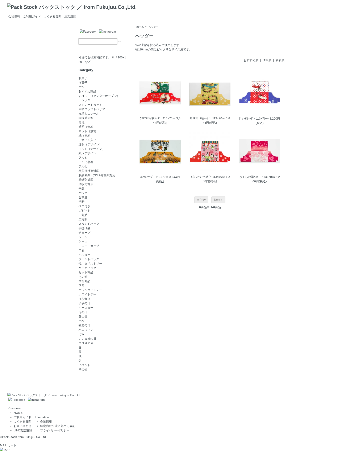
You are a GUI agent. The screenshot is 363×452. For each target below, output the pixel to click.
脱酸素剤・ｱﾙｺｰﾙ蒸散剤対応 (97, 175)
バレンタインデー (90, 290)
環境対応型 (86, 118)
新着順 (280, 60)
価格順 (267, 60)
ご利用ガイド (32, 16)
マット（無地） (89, 131)
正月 (81, 285)
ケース (83, 241)
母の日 (83, 312)
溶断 (81, 201)
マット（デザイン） (92, 148)
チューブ (84, 232)
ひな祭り (84, 298)
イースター (86, 307)
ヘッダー (153, 26)
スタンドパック (89, 223)
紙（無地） (86, 135)
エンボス (84, 100)
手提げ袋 (84, 228)
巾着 (81, 250)
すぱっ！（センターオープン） (99, 96)
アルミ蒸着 (86, 162)
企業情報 (46, 421)
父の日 (83, 316)
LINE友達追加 (23, 430)
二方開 (83, 219)
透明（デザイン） (90, 144)
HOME (18, 412)
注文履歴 (70, 16)
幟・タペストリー (90, 263)
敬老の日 (84, 325)
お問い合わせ (22, 426)
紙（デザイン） (89, 153)
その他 (83, 276)
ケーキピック (87, 268)
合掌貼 (83, 197)
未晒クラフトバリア (92, 109)
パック (83, 193)
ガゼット (84, 210)
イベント (84, 365)
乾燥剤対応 (86, 179)
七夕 (81, 321)
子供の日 (84, 303)
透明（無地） (87, 126)
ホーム (140, 26)
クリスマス (86, 343)
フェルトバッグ (89, 259)
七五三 (83, 334)
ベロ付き (84, 206)
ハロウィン (86, 329)
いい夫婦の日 (87, 338)
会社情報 (14, 16)
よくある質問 (52, 16)
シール (83, 237)
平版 (81, 188)
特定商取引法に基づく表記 (57, 426)
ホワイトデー (87, 294)
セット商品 (86, 272)
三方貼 (83, 215)
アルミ (83, 166)
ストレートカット (90, 104)
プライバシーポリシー (55, 430)
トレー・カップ (89, 246)
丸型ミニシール (89, 113)
